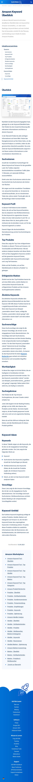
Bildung (16, 709)
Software (16, 720)
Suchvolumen (8, 52)
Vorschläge (8, 76)
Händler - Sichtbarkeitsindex (16, 624)
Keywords (7, 73)
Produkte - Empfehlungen (15, 606)
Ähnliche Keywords (9, 61)
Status (16, 775)
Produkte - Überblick (13, 592)
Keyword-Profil (8, 54)
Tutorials (16, 751)
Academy (16, 744)
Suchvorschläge (9, 63)
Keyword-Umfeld (8, 79)
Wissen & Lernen (16, 735)
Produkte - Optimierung (14, 614)
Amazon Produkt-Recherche (16, 589)
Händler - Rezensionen (14, 641)
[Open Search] (31, 2)
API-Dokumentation (16, 770)
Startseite (4, 5)
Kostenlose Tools (16, 749)
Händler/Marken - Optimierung (17, 644)
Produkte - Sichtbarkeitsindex (16, 596)
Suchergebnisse (9, 68)
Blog (16, 746)
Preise (16, 723)
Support (10, 5)
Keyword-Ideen (8, 71)
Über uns (16, 704)
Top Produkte (8, 56)
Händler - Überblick (13, 621)
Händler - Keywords (13, 637)
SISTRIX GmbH (16, 701)
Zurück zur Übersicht (14, 664)
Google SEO (16, 725)
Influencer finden (16, 730)
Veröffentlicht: (12, 544)
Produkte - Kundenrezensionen (17, 599)
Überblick (6, 49)
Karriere (16, 707)
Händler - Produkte (13, 628)
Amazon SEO (16, 728)
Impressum (16, 715)
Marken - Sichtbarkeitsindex (16, 655)
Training (16, 741)
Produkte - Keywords (14, 610)
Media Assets (16, 756)
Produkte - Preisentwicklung (16, 603)
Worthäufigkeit (8, 66)
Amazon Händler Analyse (15, 617)
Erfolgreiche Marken (10, 59)
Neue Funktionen (16, 767)
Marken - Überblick (13, 651)
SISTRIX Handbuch (17, 5)
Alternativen (16, 754)
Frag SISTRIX (16, 738)
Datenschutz (16, 712)
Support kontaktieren (16, 772)
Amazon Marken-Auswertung (16, 648)
